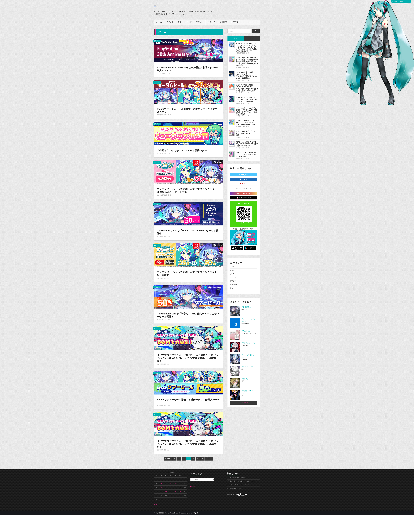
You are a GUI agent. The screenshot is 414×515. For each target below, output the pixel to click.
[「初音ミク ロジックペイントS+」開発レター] (188, 133)
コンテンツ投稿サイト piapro (236, 477)
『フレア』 (245, 379)
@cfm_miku (244, 175)
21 (180, 491)
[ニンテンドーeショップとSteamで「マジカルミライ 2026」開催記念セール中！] (231, 122)
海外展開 (223, 22)
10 (161, 487)
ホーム (159, 22)
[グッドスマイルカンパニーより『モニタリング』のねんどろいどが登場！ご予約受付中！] (231, 99)
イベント (170, 22)
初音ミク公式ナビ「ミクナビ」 (244, 229)
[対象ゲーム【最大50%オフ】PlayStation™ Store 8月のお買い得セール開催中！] (231, 143)
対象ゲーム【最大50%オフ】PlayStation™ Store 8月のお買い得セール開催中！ (247, 144)
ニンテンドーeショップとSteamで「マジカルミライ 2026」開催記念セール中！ (245, 122)
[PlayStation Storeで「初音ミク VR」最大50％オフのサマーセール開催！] (188, 296)
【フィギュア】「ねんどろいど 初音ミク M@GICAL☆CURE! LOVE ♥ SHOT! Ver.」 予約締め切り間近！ (247, 111)
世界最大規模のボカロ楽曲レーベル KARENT (241, 481)
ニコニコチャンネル (244, 188)
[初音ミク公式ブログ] (175, 6)
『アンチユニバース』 (249, 343)
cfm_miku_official (244, 193)
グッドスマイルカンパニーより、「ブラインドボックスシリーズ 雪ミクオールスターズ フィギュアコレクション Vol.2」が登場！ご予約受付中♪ (247, 47)
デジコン (199, 22)
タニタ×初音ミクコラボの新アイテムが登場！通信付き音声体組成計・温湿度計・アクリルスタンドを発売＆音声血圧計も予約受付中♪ (247, 61)
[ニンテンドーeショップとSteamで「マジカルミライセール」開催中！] (188, 255)
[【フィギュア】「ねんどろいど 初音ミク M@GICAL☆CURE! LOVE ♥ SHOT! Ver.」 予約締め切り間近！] (231, 110)
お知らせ (211, 22)
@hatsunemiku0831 (244, 198)
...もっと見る (244, 402)
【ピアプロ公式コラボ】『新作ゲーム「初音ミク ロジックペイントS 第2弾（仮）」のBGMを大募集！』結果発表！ (187, 358)
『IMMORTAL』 (247, 307)
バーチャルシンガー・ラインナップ (238, 485)
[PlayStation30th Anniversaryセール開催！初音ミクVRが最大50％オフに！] (188, 50)
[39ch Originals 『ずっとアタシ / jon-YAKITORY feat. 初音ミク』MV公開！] (231, 154)
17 (161, 491)
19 (170, 491)
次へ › (209, 458)
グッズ (189, 22)
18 (166, 491)
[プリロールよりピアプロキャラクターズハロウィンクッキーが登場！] (231, 133)
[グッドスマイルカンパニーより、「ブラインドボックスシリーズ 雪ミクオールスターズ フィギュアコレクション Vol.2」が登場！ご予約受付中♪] (231, 45)
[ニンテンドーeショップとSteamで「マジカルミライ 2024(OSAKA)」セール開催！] (188, 172)
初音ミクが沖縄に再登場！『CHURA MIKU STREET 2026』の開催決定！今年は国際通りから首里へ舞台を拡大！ (247, 88)
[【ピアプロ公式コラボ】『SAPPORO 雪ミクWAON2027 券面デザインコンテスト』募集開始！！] (231, 74)
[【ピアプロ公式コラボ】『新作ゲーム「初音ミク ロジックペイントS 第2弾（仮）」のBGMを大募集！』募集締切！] (188, 424)
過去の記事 (233, 284)
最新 (236, 38)
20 (175, 491)
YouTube (244, 184)
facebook (244, 179)
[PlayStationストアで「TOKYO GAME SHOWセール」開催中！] (188, 213)
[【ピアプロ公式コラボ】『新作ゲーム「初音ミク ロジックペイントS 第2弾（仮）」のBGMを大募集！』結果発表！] (188, 338)
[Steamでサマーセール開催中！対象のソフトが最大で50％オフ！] (188, 382)
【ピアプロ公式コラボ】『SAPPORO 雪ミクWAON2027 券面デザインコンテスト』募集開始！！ (247, 75)
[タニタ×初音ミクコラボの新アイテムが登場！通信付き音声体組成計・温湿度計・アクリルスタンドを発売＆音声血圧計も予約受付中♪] (231, 59)
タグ (252, 38)
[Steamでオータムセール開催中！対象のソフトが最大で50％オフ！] (188, 92)
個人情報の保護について (234, 488)
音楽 (180, 22)
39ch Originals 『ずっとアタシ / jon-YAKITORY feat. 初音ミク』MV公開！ (247, 154)
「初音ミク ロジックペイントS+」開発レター (182, 150)
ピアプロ (235, 22)
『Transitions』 (246, 331)
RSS (193, 486)
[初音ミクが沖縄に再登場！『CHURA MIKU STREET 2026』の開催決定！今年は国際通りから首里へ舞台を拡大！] (231, 86)
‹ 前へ (167, 458)
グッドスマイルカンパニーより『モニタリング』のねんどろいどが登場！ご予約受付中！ (247, 99)
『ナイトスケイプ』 (248, 367)
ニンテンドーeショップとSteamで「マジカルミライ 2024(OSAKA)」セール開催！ (186, 190)
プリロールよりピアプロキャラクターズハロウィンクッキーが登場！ (247, 133)
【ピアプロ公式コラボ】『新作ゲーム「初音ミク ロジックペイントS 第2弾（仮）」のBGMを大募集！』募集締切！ (187, 444)
